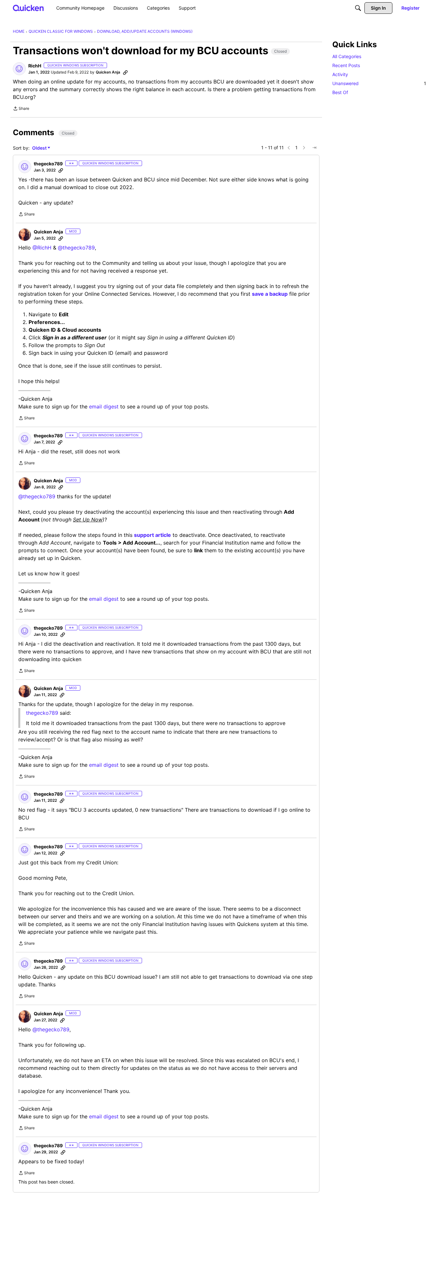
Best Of (340, 92)
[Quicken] (28, 8)
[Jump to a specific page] (314, 148)
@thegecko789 (76, 247)
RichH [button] (34, 65)
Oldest (40, 148)
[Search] (358, 8)
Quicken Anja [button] (108, 72)
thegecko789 (42, 713)
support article (152, 535)
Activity (340, 74)
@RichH (41, 247)
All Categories (346, 56)
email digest (104, 406)
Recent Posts (346, 65)
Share (21, 109)
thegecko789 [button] (48, 163)
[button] (19, 68)
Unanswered (379, 83)
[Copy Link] (125, 72)
